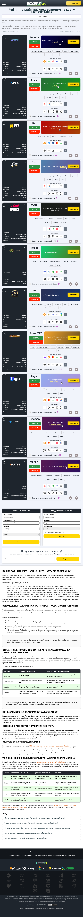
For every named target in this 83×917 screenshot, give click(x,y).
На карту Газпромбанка (53, 852)
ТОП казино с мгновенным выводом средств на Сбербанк (49, 746)
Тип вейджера (8, 532)
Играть (34, 42)
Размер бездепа (49, 514)
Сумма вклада (8, 514)
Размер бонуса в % (9, 520)
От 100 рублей (27, 852)
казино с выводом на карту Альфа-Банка (51, 762)
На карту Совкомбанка (40, 855)
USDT (17, 852)
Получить (74, 42)
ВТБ (21, 852)
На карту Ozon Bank (26, 855)
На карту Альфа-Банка (38, 852)
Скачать (34, 46)
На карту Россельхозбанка (56, 855)
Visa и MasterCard (70, 855)
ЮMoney (11, 852)
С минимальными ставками (69, 852)
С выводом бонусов (14, 855)
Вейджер (6, 526)
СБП (6, 852)
